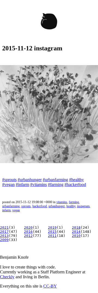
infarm (6, 210)
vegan (16, 210)
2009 (4, 240)
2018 (76, 227)
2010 (76, 236)
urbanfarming (11, 206)
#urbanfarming (55, 179)
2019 (52, 227)
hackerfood (39, 206)
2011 (52, 236)
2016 (28, 232)
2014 (76, 232)
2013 (4, 236)
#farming (55, 184)
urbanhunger (56, 206)
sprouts (26, 206)
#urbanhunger (30, 179)
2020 (28, 227)
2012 (28, 236)
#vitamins (38, 184)
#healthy (76, 179)
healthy (70, 206)
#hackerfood (75, 184)
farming (74, 202)
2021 (4, 227)
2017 (4, 232)
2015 (52, 232)
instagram (83, 206)
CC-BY (50, 286)
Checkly (7, 276)
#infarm (22, 184)
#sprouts (9, 179)
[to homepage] (49, 22)
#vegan (8, 184)
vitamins (61, 202)
